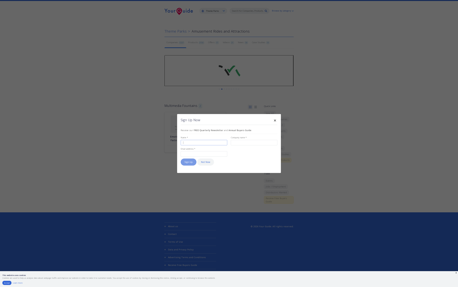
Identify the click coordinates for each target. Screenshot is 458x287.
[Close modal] (275, 120)
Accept (7, 283)
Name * (184, 137)
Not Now (205, 162)
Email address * (188, 149)
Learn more (18, 283)
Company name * (239, 137)
